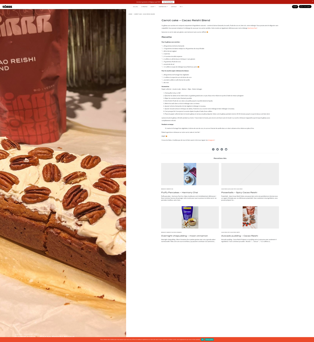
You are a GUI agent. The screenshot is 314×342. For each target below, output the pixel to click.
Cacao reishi (18, 334)
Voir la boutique (168, 2)
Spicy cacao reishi (238, 189)
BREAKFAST (163, 189)
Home (130, 14)
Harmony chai (28, 334)
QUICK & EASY (231, 189)
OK (202, 339)
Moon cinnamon (177, 232)
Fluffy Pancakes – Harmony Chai (179, 192)
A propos (144, 6)
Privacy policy (209, 339)
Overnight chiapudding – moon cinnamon (184, 236)
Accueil (135, 6)
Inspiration (162, 6)
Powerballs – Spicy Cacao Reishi (239, 192)
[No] (312, 339)
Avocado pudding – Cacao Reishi (239, 236)
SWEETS (36, 334)
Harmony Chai (252, 28)
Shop (152, 6)
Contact (174, 6)
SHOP (295, 7)
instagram (211, 140)
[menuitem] (181, 7)
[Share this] (213, 149)
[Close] (312, 1)
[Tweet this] (217, 149)
